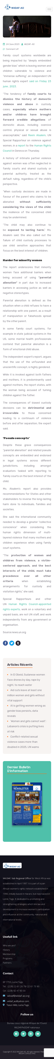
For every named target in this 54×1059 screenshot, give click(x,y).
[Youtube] (38, 1034)
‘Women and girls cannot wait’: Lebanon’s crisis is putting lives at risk (26, 726)
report (21, 145)
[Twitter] (23, 1034)
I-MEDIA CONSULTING (35, 1053)
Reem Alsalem (37, 135)
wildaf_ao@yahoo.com (18, 1001)
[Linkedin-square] (31, 1034)
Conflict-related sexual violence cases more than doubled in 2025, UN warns (23, 742)
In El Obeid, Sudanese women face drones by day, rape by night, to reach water (26, 680)
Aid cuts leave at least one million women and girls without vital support (26, 695)
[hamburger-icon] (49, 9)
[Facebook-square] (16, 1034)
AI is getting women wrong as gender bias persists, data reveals (26, 711)
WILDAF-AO (29, 44)
